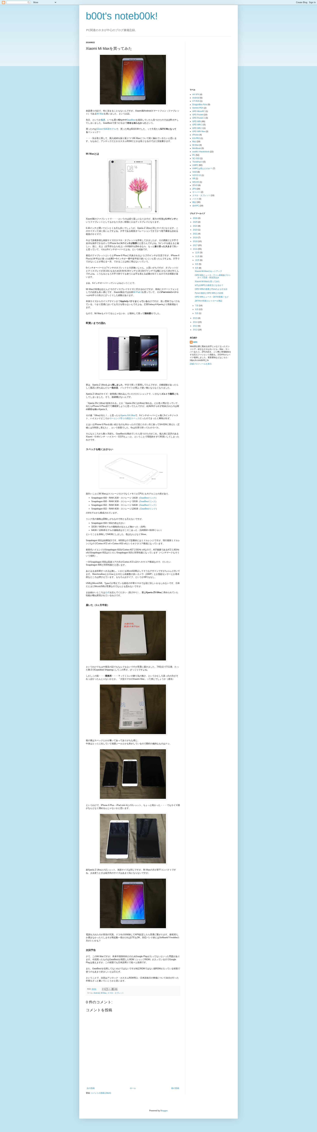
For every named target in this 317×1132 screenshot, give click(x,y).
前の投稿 (175, 1088)
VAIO (194, 172)
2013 (195, 326)
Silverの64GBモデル (106, 129)
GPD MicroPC (198, 111)
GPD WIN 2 (197, 125)
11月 (197, 256)
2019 (195, 237)
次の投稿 (91, 1088)
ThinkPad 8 (197, 162)
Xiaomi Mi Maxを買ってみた (207, 281)
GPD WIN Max (198, 131)
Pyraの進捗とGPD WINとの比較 (209, 293)
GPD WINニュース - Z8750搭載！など (212, 297)
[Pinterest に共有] (116, 989)
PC (193, 155)
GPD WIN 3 (197, 128)
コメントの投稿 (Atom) (101, 1093)
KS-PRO (196, 138)
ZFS (194, 189)
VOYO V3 (196, 175)
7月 (197, 305)
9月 (197, 264)
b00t (195, 342)
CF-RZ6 (195, 101)
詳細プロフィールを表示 (201, 364)
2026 (195, 218)
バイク (195, 199)
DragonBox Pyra (199, 104)
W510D (195, 182)
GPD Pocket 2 (198, 118)
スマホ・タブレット (115, 993)
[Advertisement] (214, 62)
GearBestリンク (147, 498)
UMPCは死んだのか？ (202, 168)
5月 (197, 313)
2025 (195, 222)
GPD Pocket (197, 114)
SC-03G (196, 158)
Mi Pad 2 (137, 292)
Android (97, 993)
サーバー (196, 192)
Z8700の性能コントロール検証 (208, 301)
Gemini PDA (197, 108)
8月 (197, 268)
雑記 (194, 202)
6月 (197, 309)
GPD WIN (196, 121)
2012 (195, 330)
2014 (195, 322)
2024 (195, 226)
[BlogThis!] (106, 989)
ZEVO (195, 185)
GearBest (131, 120)
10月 (197, 260)
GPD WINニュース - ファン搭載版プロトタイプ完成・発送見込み (213, 276)
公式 (107, 592)
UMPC (195, 165)
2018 (195, 241)
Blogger (163, 1111)
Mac (194, 141)
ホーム (133, 1088)
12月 (197, 252)
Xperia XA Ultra (127, 415)
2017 (195, 245)
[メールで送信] (103, 989)
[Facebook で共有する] (113, 989)
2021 (195, 234)
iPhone (195, 135)
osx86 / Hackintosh (200, 151)
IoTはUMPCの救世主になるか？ (209, 285)
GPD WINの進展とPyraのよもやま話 (211, 289)
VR (193, 178)
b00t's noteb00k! (122, 15)
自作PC (195, 205)
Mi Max (100, 113)
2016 (195, 249)
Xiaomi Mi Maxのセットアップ (208, 271)
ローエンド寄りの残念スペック (124, 418)
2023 (195, 230)
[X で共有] (109, 989)
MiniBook (196, 148)
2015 (195, 318)
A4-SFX (195, 94)
